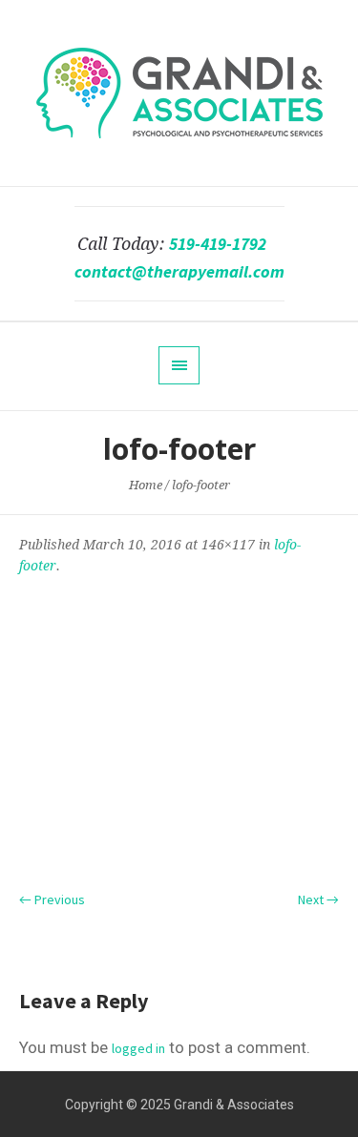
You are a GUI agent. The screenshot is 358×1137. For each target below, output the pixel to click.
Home (145, 485)
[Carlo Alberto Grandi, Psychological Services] (179, 93)
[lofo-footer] (179, 730)
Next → (318, 899)
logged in (138, 1048)
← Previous (52, 899)
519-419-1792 (217, 244)
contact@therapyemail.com (179, 272)
